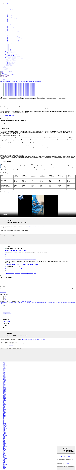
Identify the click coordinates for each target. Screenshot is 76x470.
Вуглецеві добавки (8, 64)
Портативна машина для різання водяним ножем (14, 56)
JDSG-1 (8, 44)
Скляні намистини (10, 12)
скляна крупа (9, 23)
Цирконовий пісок (10, 22)
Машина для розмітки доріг (10, 51)
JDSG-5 (8, 48)
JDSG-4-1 (9, 49)
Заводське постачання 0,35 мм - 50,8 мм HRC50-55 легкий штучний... (21, 264)
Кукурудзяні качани (11, 20)
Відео (4, 66)
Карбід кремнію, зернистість (12, 21)
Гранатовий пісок (10, 8)
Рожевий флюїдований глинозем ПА (14, 268)
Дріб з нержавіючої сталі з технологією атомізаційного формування (18, 191)
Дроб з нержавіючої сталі (12, 18)
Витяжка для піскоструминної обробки (14, 41)
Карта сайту (29, 301)
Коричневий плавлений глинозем (13, 15)
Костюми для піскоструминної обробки (14, 37)
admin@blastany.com (6, 321)
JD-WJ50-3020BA (10, 55)
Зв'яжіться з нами (6, 69)
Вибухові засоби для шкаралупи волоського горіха (57, 302)
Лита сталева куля (10, 28)
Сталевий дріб (10, 9)
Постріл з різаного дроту (11, 17)
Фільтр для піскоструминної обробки (14, 40)
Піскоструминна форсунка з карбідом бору (15, 250)
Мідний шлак (9, 13)
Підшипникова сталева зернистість (13, 11)
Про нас (4, 67)
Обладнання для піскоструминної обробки (13, 31)
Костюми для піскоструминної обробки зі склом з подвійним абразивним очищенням (19, 192)
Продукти (4, 6)
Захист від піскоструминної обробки (12, 36)
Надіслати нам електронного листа (7, 115)
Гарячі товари (23, 301)
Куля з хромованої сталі (11, 29)
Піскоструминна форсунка (12, 33)
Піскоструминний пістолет (10, 43)
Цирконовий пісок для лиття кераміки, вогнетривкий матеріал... (20, 273)
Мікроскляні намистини (12, 302)
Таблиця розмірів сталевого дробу (40, 302)
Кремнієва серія (8, 61)
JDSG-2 (8, 45)
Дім (3, 5)
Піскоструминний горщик (12, 32)
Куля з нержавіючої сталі (11, 30)
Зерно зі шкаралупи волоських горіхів (14, 19)
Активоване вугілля (8, 65)
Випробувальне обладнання (10, 52)
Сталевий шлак (10, 24)
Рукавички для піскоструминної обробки (15, 38)
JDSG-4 (8, 47)
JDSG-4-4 (9, 50)
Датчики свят (9, 53)
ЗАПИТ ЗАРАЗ (3, 292)
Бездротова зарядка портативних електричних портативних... (20, 254)
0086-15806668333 (6, 312)
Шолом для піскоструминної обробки (14, 39)
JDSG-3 (8, 46)
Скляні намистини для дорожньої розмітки (26, 302)
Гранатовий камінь (4, 302)
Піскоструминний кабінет (12, 34)
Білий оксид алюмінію (11, 14)
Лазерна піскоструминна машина (13, 35)
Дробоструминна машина (12, 60)
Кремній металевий (11, 62)
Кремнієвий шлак (10, 63)
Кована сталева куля (11, 26)
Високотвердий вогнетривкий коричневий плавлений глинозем (20, 259)
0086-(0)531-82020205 (7, 313)
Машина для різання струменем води (12, 54)
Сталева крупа (10, 10)
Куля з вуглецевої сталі (11, 27)
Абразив (6, 7)
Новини (6, 68)
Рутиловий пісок (10, 16)
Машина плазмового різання (10, 57)
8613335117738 (5, 329)
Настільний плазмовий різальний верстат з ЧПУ (16, 58)
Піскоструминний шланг (12, 42)
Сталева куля (7, 25)
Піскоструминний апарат (9, 59)
